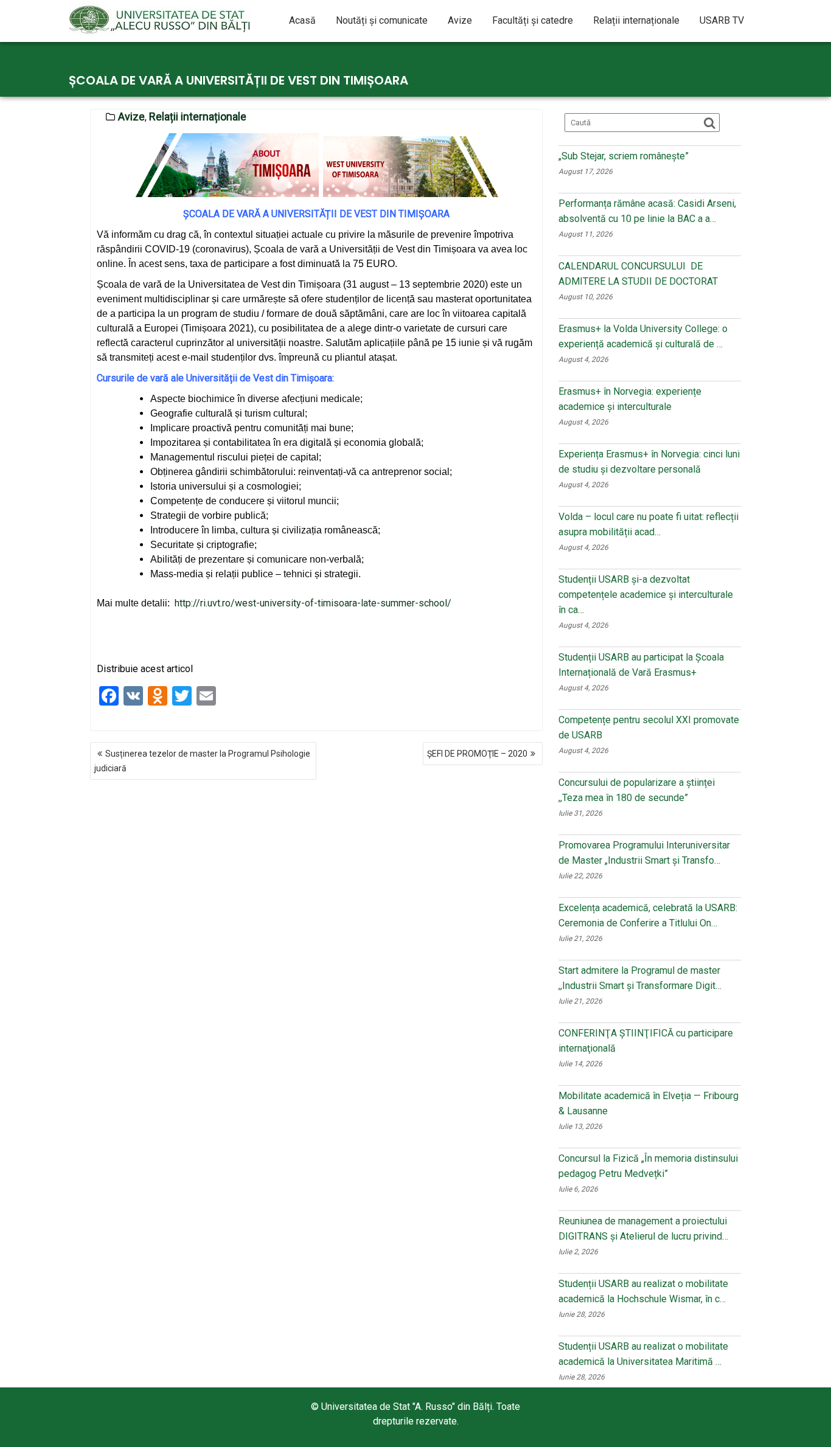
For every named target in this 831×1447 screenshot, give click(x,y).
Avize (460, 20)
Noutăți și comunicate (382, 20)
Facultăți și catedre (532, 20)
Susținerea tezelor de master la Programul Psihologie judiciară (202, 761)
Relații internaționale (636, 20)
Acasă (302, 20)
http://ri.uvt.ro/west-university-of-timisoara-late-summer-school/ (313, 603)
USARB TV (722, 20)
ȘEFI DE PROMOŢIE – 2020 (477, 753)
